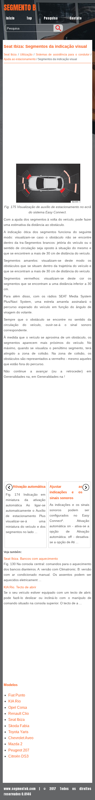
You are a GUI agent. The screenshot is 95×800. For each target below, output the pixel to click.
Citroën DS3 (18, 756)
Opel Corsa (17, 707)
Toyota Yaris (18, 732)
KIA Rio (14, 701)
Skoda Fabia (18, 726)
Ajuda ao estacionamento (20, 59)
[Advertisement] (47, 112)
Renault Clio (18, 713)
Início (10, 18)
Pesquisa (51, 18)
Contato (76, 18)
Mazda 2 (15, 744)
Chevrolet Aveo (20, 738)
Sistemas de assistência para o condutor (62, 54)
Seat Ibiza (10, 54)
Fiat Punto (16, 695)
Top (29, 18)
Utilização (26, 54)
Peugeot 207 (18, 750)
